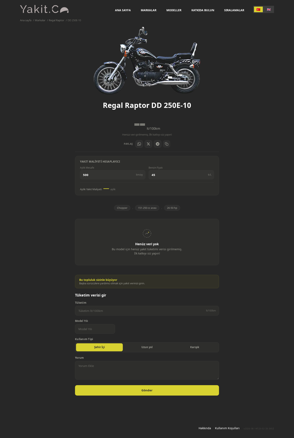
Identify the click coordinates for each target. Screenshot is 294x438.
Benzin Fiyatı (156, 167)
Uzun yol (147, 347)
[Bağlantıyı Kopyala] (166, 144)
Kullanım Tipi (84, 339)
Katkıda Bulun (202, 10)
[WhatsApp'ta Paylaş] (139, 144)
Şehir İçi (99, 347)
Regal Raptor (56, 20)
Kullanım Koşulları (227, 428)
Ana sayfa (123, 10)
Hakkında (205, 428)
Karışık (194, 347)
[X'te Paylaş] (148, 144)
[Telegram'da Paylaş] (157, 144)
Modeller (173, 10)
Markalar (148, 10)
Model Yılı (81, 320)
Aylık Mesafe (87, 167)
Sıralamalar (234, 10)
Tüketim (80, 302)
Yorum (79, 357)
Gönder (147, 390)
